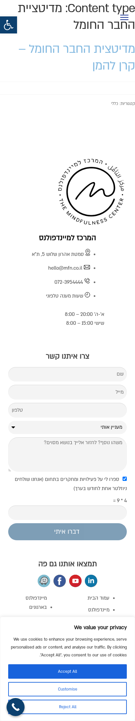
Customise (67, 689)
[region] (67, 669)
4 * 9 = (120, 500)
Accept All (67, 671)
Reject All (67, 707)
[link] (8, 24)
